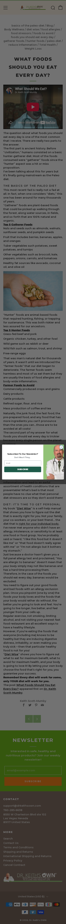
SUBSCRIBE (22, 469)
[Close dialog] (61, 447)
